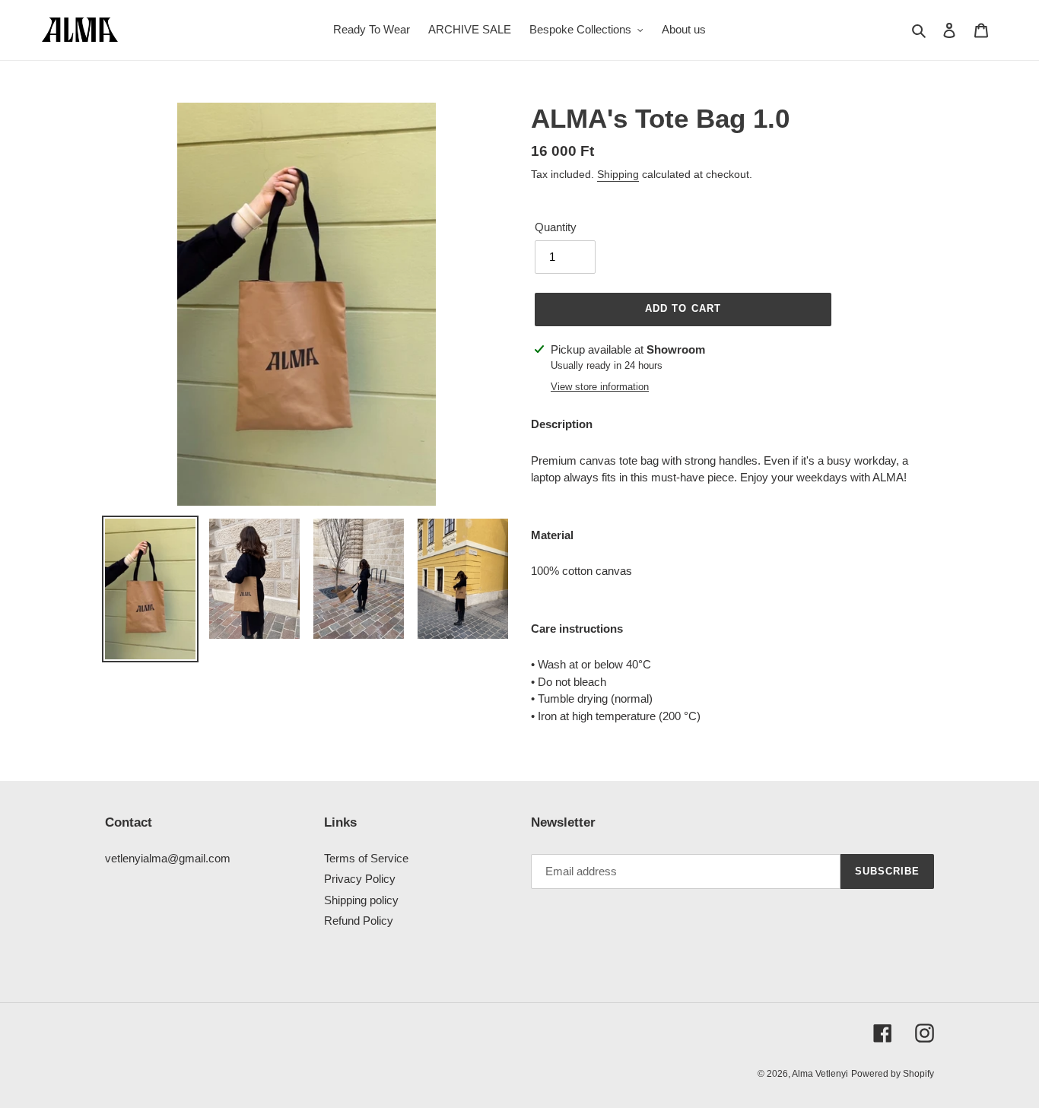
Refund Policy (358, 920)
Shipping (618, 174)
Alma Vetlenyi (820, 1073)
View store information (600, 386)
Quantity (556, 227)
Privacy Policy (360, 878)
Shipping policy (361, 900)
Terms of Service (366, 858)
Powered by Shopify (892, 1073)
